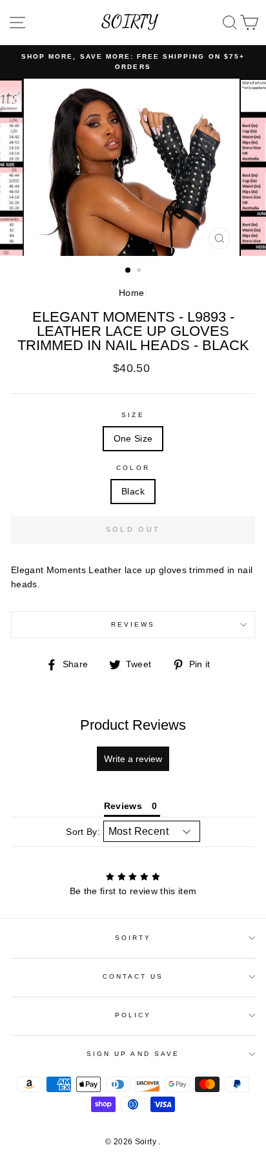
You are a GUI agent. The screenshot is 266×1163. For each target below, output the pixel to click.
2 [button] (140, 271)
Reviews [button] (123, 806)
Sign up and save (133, 1053)
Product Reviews (133, 725)
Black (133, 491)
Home (131, 293)
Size (132, 414)
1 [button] (128, 271)
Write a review (133, 759)
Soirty (133, 937)
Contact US (133, 976)
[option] (133, 62)
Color (132, 467)
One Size (133, 439)
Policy (133, 1015)
